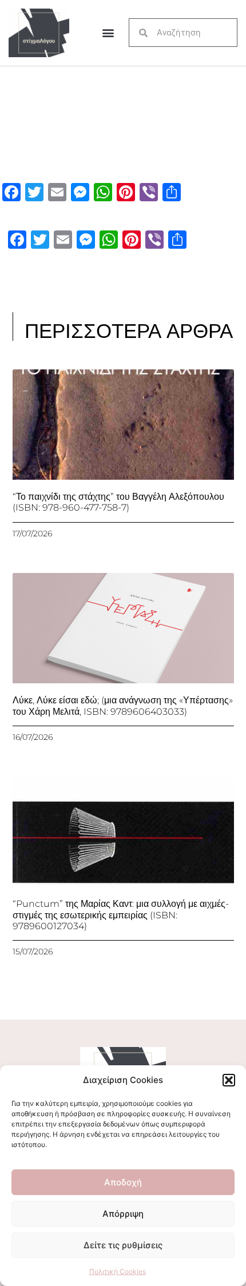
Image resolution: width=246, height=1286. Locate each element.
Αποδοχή (123, 1182)
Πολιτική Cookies (117, 1271)
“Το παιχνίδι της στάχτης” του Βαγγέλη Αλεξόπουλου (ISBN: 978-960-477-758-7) (118, 502)
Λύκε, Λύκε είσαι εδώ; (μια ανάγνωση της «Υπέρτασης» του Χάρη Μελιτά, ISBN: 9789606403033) (123, 705)
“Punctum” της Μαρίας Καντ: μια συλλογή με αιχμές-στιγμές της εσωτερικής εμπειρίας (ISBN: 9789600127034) (121, 914)
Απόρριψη (123, 1213)
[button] (229, 1080)
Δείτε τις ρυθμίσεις (123, 1245)
